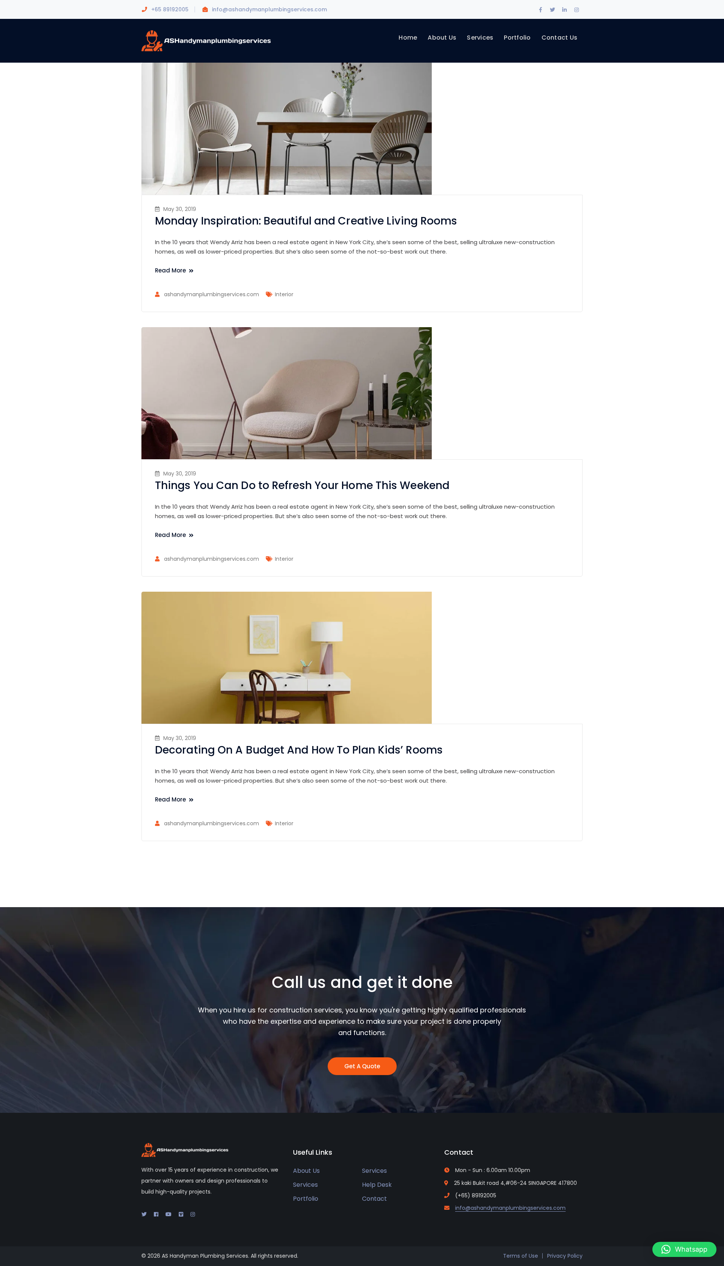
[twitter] (144, 1214)
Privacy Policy (565, 1256)
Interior (284, 294)
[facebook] (156, 1214)
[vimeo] (181, 1214)
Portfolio (305, 1198)
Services (374, 1170)
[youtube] (169, 1214)
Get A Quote (362, 1066)
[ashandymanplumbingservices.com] (207, 40)
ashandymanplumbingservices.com (211, 294)
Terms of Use (520, 1256)
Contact (374, 1198)
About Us (306, 1170)
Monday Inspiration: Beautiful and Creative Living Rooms (306, 221)
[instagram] (192, 1214)
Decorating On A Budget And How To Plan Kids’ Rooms (299, 750)
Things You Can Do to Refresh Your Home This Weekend (302, 485)
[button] (684, 1249)
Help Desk (377, 1184)
